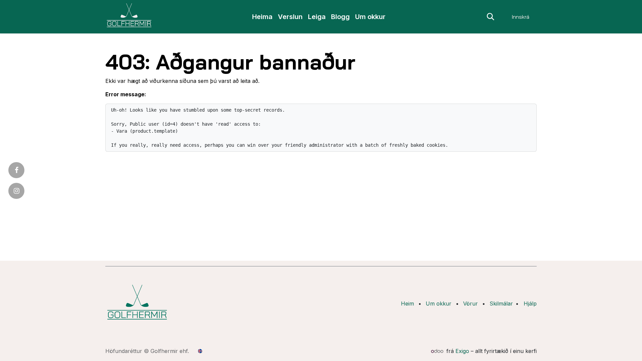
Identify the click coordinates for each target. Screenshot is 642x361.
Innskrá (520, 16)
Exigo (462, 351)
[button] (490, 16)
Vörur (470, 303)
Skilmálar (501, 303)
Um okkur (438, 303)
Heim (407, 303)
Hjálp (530, 303)
